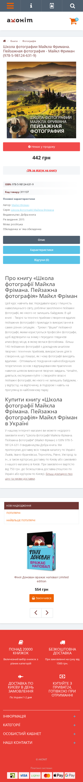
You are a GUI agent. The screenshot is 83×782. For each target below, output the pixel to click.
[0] (73, 23)
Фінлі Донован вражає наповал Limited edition (41, 579)
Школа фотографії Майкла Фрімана (32, 210)
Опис (41, 240)
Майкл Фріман (20, 205)
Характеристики (41, 250)
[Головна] (4, 41)
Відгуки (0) (41, 260)
